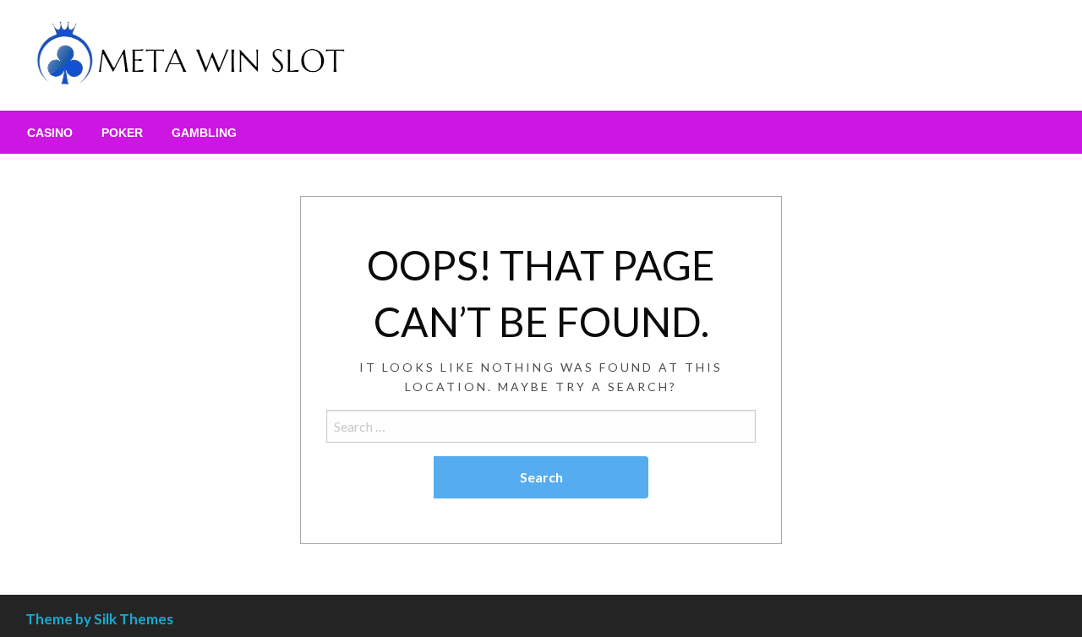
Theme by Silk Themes (99, 619)
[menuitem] (50, 133)
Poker (122, 132)
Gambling (204, 132)
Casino (50, 132)
